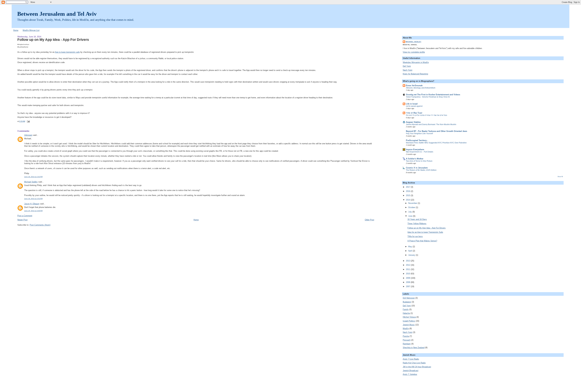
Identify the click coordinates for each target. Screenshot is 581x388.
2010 (408, 274)
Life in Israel (412, 104)
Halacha (406, 313)
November (413, 203)
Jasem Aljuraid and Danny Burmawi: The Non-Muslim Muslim (431, 124)
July (410, 212)
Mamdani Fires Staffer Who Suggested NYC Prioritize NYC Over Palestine (436, 143)
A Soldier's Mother (414, 159)
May (410, 247)
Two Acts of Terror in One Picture (419, 161)
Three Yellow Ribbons (416, 224)
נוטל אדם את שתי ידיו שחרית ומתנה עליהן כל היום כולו (426, 115)
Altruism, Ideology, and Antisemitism (420, 88)
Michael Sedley (31, 182)
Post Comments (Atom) (40, 225)
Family (406, 309)
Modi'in (406, 329)
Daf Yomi (407, 66)
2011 (408, 269)
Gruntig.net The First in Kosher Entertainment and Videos (433, 95)
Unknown (28, 135)
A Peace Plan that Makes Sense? (422, 241)
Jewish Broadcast (410, 371)
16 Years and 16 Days (417, 219)
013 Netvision (409, 298)
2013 (408, 261)
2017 (408, 187)
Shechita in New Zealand (414, 348)
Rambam (407, 344)
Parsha (406, 336)
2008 (408, 282)
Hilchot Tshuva (409, 317)
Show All (560, 176)
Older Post (369, 220)
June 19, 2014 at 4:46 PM (33, 211)
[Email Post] (28, 121)
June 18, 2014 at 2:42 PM (33, 177)
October (412, 207)
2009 (408, 278)
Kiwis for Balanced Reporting (415, 74)
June (410, 216)
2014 (408, 200)
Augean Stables (413, 122)
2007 (408, 286)
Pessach (406, 340)
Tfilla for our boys (415, 236)
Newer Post (22, 220)
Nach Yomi (407, 70)
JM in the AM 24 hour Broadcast (417, 367)
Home (15, 30)
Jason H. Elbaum (31, 204)
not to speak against (414, 106)
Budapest (407, 302)
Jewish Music (409, 325)
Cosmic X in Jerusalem (417, 168)
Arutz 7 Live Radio (411, 359)
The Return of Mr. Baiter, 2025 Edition (421, 170)
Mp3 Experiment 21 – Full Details (419, 152)
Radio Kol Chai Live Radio (414, 363)
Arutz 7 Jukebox (410, 374)
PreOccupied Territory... (417, 140)
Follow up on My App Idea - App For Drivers (53, 40)
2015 (408, 195)
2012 (408, 265)
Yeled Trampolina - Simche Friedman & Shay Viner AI (428, 97)
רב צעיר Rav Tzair (414, 113)
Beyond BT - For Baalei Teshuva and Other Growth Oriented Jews (436, 131)
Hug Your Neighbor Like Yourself (419, 133)
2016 (408, 191)
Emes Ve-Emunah (414, 86)
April (410, 251)
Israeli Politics (409, 321)
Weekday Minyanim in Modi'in (416, 62)
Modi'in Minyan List (31, 30)
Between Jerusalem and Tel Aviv (57, 14)
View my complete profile (414, 52)
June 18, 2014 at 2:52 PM (33, 198)
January (412, 255)
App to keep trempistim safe (67, 52)
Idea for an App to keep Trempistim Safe (425, 232)
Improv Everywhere (415, 149)
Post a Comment (24, 216)
